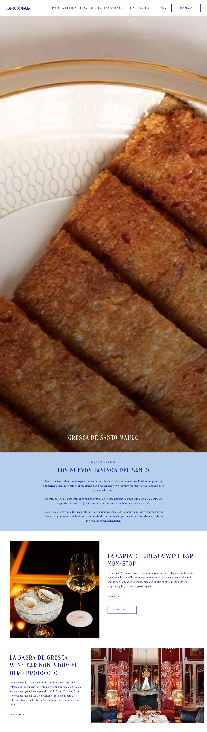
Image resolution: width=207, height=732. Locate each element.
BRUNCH (133, 8)
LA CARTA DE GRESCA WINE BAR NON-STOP (150, 560)
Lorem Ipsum (103, 462)
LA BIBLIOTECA (68, 8)
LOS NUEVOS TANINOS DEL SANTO (103, 470)
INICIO (55, 8)
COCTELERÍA (95, 8)
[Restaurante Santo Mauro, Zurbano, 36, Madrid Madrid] (18, 8)
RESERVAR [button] (186, 8)
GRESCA (83, 8)
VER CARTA (122, 609)
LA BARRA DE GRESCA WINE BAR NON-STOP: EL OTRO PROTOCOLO (44, 666)
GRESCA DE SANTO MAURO (103, 438)
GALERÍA (144, 8)
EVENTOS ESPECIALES (115, 8)
